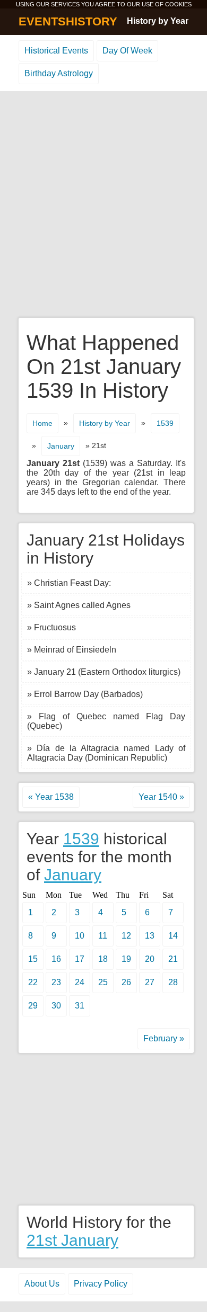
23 (56, 982)
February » (163, 1038)
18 (103, 958)
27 (149, 982)
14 (173, 935)
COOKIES (178, 4)
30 (56, 1005)
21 (173, 958)
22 (33, 982)
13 (149, 935)
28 (173, 982)
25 (103, 982)
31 (79, 1005)
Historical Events (56, 50)
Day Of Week (127, 50)
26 (126, 982)
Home (42, 423)
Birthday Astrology (58, 73)
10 (79, 935)
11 (102, 935)
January (60, 446)
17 (79, 958)
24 (79, 982)
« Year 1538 (51, 796)
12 (126, 935)
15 (33, 958)
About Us (41, 1283)
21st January (72, 1240)
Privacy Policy (100, 1283)
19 (126, 958)
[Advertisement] (103, 205)
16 (56, 958)
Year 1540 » (161, 796)
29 (33, 1005)
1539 (165, 423)
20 (149, 958)
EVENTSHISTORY (68, 21)
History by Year (157, 20)
